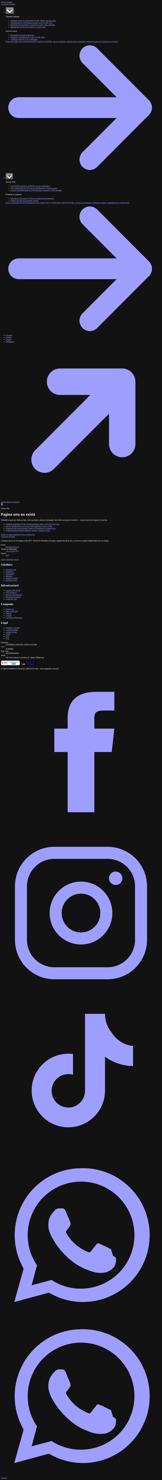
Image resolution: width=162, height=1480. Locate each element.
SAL (7, 636)
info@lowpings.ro (12, 547)
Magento (9, 576)
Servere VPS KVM (13, 590)
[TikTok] (81, 1154)
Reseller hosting (12, 578)
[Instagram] (81, 993)
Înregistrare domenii (13, 597)
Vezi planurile (14, 502)
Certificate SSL (11, 599)
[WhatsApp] (81, 1315)
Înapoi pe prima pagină (9, 535)
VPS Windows (11, 593)
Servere (9, 174)
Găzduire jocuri (11, 580)
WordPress (10, 572)
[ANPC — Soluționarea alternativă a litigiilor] (10, 665)
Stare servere (14, 560)
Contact (9, 339)
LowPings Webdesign (14, 618)
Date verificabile (12, 611)
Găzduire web (11, 570)
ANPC (8, 634)
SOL (7, 638)
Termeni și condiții (13, 628)
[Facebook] (81, 832)
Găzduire (10, 8)
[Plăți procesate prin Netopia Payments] (27, 665)
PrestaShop (10, 574)
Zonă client (5, 502)
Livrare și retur (11, 632)
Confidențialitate (12, 630)
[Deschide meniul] (2, 504)
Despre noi (10, 609)
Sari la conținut (6, 2)
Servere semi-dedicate (14, 595)
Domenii (9, 335)
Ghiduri (9, 337)
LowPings (8, 4)
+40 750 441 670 (12, 551)
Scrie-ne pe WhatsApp (26, 535)
